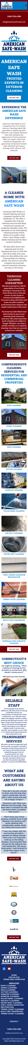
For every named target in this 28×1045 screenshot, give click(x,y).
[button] (26, 5)
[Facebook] (4, 968)
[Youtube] (9, 968)
